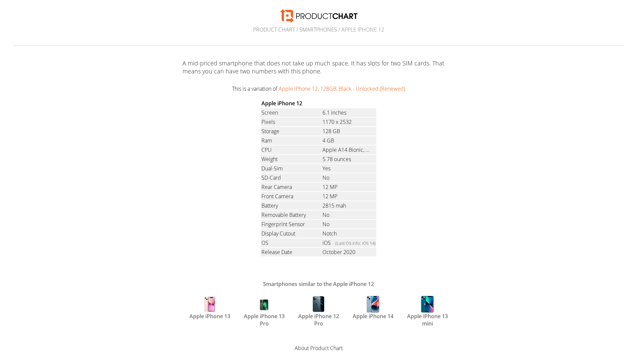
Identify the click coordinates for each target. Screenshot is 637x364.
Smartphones (318, 29)
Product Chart (274, 29)
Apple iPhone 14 (373, 316)
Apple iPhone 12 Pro (318, 319)
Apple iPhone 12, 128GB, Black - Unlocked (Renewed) (342, 88)
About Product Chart (319, 348)
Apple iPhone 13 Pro (264, 319)
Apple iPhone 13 (209, 316)
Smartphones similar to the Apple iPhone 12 (318, 284)
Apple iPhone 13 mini (427, 319)
